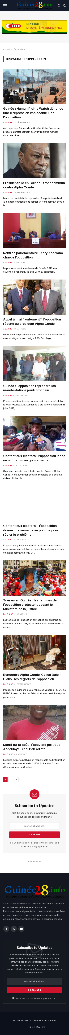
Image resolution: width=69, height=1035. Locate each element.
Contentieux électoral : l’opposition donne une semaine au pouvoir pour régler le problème (30, 530)
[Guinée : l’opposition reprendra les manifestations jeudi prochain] (34, 363)
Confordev (50, 1020)
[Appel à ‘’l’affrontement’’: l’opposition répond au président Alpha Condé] (34, 297)
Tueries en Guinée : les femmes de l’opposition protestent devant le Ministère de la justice (30, 604)
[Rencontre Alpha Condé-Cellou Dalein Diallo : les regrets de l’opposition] (34, 652)
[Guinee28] (34, 5)
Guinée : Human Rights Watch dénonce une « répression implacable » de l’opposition (33, 113)
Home (30, 1027)
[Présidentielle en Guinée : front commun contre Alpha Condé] (34, 160)
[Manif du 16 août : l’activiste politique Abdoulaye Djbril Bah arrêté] (34, 722)
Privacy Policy (30, 846)
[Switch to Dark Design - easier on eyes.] (59, 5)
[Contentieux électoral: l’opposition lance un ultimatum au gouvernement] (34, 433)
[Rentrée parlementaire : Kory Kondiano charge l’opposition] (34, 230)
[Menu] (5, 5)
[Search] (64, 5)
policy (46, 998)
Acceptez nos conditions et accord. (36, 998)
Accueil (6, 49)
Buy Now (40, 1027)
